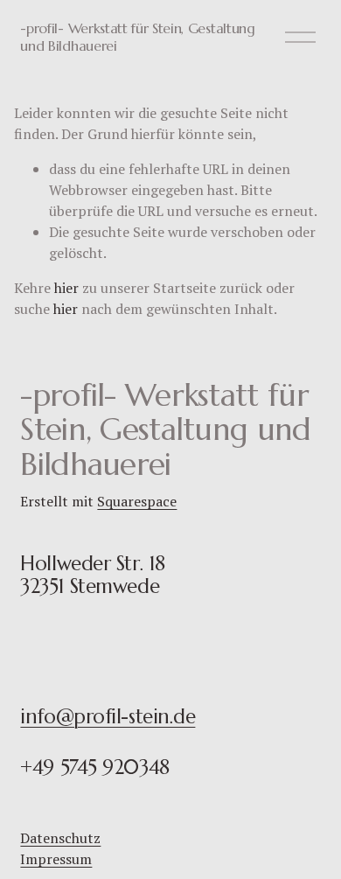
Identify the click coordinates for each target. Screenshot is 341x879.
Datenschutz (60, 838)
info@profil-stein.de (107, 716)
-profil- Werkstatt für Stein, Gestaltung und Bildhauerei (137, 36)
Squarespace (137, 501)
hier (66, 287)
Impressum (56, 859)
